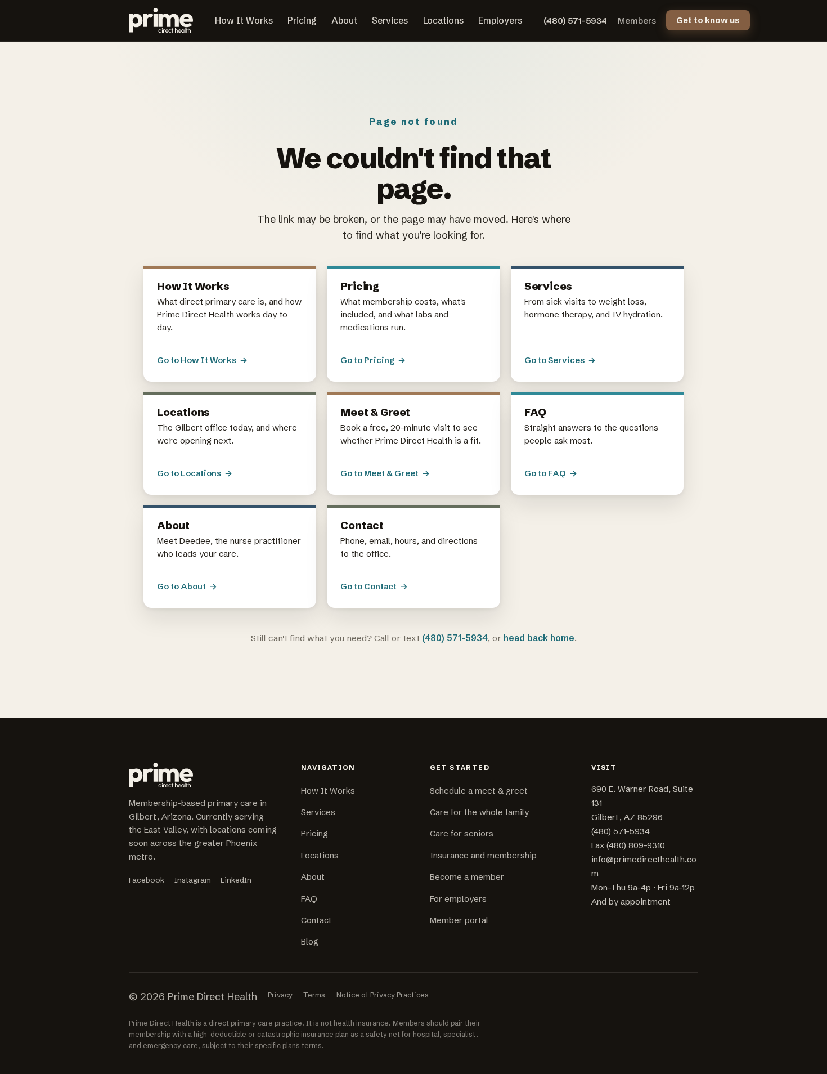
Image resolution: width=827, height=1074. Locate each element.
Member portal (459, 920)
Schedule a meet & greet (479, 791)
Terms (314, 994)
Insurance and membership (483, 856)
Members (637, 20)
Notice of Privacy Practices (382, 994)
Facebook (146, 880)
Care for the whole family (479, 812)
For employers (458, 899)
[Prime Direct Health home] (161, 20)
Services (390, 20)
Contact (316, 920)
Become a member (467, 877)
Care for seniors (461, 834)
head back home (539, 638)
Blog (309, 942)
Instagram (192, 880)
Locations (443, 20)
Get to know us (708, 20)
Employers (500, 20)
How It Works (244, 20)
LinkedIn (236, 880)
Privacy (280, 994)
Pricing (301, 20)
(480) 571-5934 (575, 20)
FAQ (309, 899)
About (344, 20)
